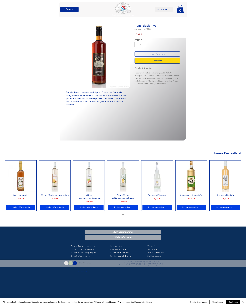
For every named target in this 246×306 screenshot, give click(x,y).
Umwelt (151, 246)
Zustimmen (233, 302)
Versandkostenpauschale (149, 78)
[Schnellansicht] (20, 176)
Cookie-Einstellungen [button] (198, 302)
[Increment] (144, 44)
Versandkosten (157, 263)
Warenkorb (153, 249)
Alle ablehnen (217, 302)
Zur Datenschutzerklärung (141, 302)
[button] (69, 9)
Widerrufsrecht (155, 253)
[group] (123, 185)
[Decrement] (136, 44)
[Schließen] (242, 302)
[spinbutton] (140, 44)
